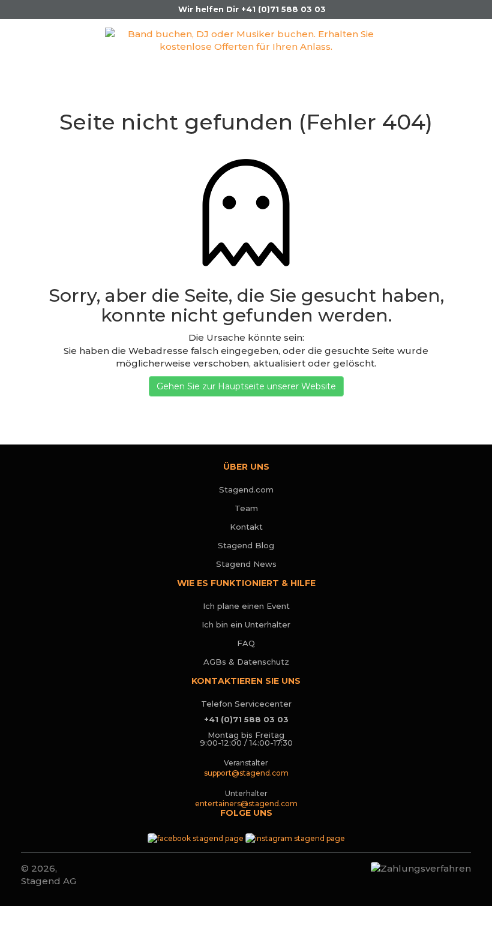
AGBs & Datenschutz (246, 661)
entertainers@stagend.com (246, 803)
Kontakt (246, 526)
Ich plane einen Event (246, 606)
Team (246, 508)
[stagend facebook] (196, 837)
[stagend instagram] (295, 837)
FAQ (246, 643)
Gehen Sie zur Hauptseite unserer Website (246, 386)
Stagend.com (246, 489)
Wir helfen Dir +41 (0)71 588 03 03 (251, 9)
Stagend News (246, 564)
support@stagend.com (246, 772)
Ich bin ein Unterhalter (246, 624)
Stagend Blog (246, 545)
